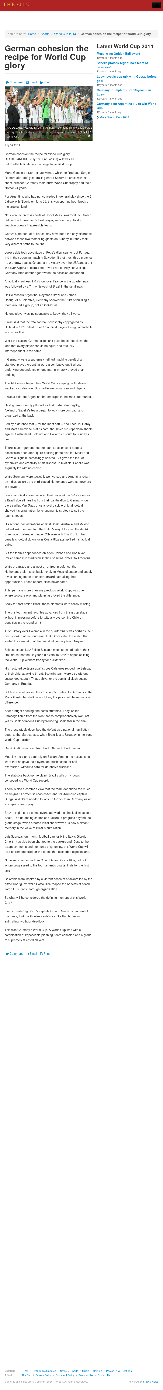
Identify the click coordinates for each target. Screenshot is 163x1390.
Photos (110, 1371)
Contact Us (104, 1375)
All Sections (125, 1371)
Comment (16, 82)
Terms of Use (86, 1375)
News (63, 1371)
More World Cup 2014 (114, 117)
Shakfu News (150, 1381)
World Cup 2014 (65, 34)
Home (32, 34)
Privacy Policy (43, 1375)
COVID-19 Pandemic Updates (39, 1371)
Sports (45, 34)
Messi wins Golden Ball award (118, 53)
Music (85, 1371)
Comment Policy (65, 1375)
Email (33, 82)
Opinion (97, 1371)
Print (47, 82)
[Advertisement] (49, 1157)
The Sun (26, 1375)
